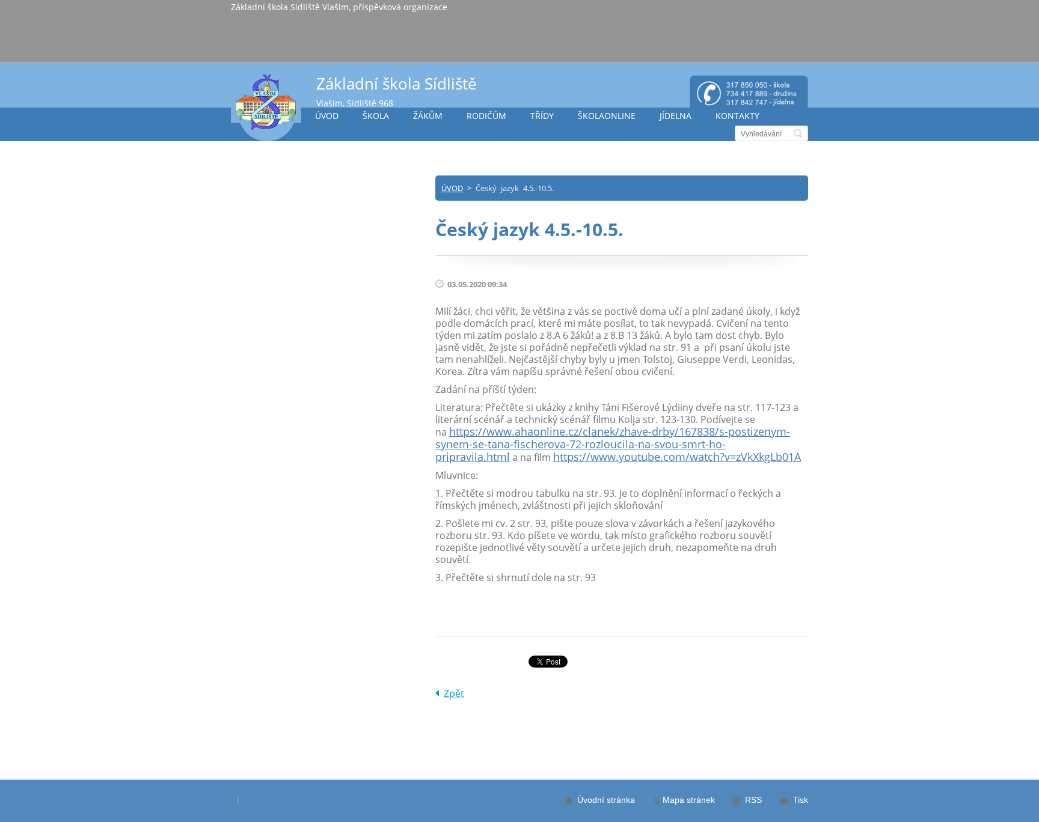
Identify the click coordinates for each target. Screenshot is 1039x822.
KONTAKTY (737, 115)
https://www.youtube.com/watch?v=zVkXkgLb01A (677, 456)
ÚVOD (327, 115)
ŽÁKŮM (428, 115)
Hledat (798, 133)
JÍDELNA (675, 115)
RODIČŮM (486, 115)
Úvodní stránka (606, 800)
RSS (753, 800)
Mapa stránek (689, 800)
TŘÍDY (542, 115)
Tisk (800, 800)
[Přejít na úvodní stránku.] (266, 107)
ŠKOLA (376, 115)
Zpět (454, 693)
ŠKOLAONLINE (607, 115)
